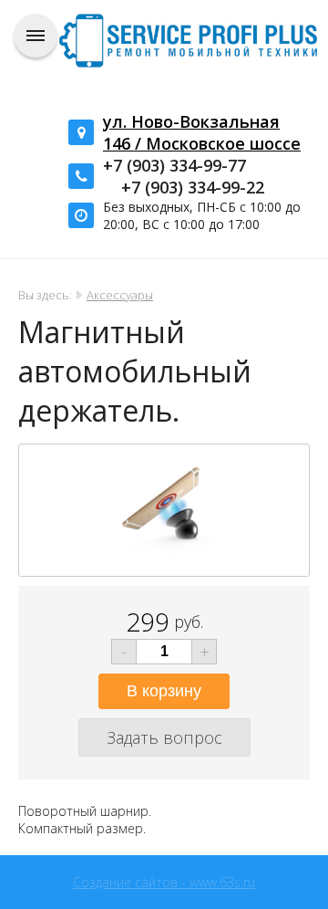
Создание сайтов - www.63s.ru (164, 882)
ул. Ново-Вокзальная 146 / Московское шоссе (202, 132)
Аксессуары (120, 295)
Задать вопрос (164, 737)
